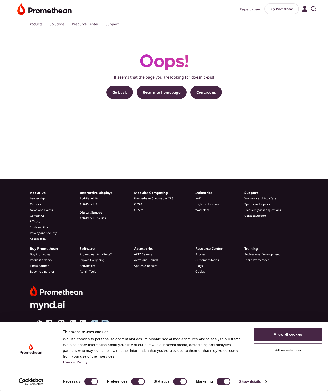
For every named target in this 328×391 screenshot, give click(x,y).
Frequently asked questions (262, 210)
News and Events (41, 210)
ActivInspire (88, 266)
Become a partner (42, 271)
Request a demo (250, 9)
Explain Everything (92, 260)
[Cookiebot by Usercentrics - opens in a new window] (31, 381)
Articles (200, 254)
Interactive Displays (96, 192)
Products (35, 24)
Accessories (143, 248)
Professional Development (262, 254)
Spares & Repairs (145, 266)
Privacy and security (43, 233)
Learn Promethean (256, 260)
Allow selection (288, 350)
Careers (35, 204)
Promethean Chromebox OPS (153, 198)
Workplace (202, 210)
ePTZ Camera (143, 254)
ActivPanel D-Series (93, 218)
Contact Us (37, 216)
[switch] (138, 381)
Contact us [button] (206, 92)
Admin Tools (88, 271)
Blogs (199, 266)
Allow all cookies (288, 334)
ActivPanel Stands (146, 260)
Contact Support (255, 216)
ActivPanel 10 (89, 198)
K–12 (198, 198)
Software (87, 248)
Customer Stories (207, 260)
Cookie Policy (75, 362)
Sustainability (39, 227)
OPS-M (138, 210)
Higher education (207, 204)
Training (251, 248)
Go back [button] (119, 92)
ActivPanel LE (88, 204)
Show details (250, 381)
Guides (200, 271)
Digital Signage (91, 212)
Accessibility (38, 239)
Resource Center (85, 24)
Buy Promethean (282, 9)
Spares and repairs (257, 204)
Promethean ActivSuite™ (96, 254)
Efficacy (35, 221)
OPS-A (138, 204)
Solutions (57, 24)
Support (112, 24)
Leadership (37, 198)
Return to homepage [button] (162, 92)
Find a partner (39, 266)
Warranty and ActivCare (260, 198)
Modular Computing (151, 192)
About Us (38, 192)
